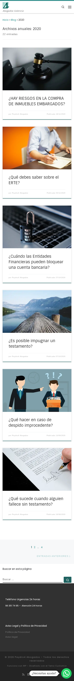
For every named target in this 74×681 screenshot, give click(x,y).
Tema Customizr (57, 665)
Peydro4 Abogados (20, 114)
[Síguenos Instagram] (40, 675)
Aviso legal (11, 637)
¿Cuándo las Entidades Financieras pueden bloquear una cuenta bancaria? (36, 262)
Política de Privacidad (17, 632)
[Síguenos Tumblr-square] (50, 675)
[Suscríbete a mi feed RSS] (23, 675)
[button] (66, 673)
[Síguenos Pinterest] (45, 675)
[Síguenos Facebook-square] (29, 675)
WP (24, 665)
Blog (13, 20)
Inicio (6, 20)
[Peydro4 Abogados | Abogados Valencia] (6, 5)
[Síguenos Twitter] (34, 675)
